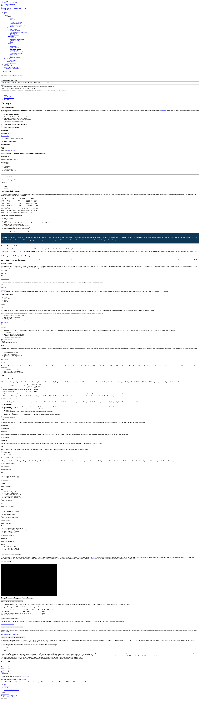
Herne (2, 672)
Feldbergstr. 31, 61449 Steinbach (9, 2)
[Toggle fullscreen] (4, 698)
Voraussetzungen (14, 44)
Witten (2, 668)
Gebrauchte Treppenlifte (16, 22)
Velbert (2, 670)
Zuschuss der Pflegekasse (6, 263)
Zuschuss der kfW (14, 40)
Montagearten (13, 46)
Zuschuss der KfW (5, 279)
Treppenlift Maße (14, 50)
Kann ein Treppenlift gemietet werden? (10, 618)
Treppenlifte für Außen (15, 23)
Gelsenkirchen (4, 673)
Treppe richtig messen (15, 49)
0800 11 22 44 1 (5, 1)
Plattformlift (13, 19)
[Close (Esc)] (1, 698)
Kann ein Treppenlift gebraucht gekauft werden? (12, 627)
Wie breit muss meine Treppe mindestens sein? (12, 601)
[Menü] (1, 7)
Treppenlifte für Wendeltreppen (17, 25)
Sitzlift (11, 18)
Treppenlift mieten (14, 35)
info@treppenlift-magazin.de (8, 4)
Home (5, 12)
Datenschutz (7, 686)
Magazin (6, 15)
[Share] (2, 698)
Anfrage (164, 110)
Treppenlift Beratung (12, 60)
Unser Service (7, 58)
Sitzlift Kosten (13, 29)
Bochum (3, 666)
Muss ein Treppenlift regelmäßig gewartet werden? (12, 637)
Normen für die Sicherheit (16, 53)
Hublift (12, 20)
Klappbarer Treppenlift (15, 26)
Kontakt (6, 64)
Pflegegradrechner (11, 63)
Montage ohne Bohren (15, 47)
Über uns (6, 13)
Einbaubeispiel (13, 54)
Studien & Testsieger (15, 57)
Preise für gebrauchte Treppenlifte (18, 32)
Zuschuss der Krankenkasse (17, 39)
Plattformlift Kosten (15, 30)
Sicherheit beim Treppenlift (16, 51)
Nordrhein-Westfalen (9, 98)
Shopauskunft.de (11, 150)
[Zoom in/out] (6, 698)
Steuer (11, 42)
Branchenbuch (10, 61)
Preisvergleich (13, 33)
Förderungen (13, 37)
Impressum (6, 687)
